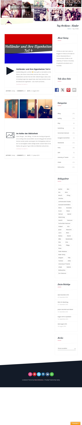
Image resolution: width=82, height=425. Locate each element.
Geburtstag (61, 217)
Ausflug (60, 118)
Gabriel (69, 214)
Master (69, 236)
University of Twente (63, 157)
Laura (59, 232)
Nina (59, 242)
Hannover (69, 220)
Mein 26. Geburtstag (63, 302)
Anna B (60, 195)
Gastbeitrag (61, 128)
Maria (67, 232)
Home (69, 28)
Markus (60, 236)
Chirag (68, 195)
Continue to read (21, 84)
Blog (59, 123)
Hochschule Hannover (63, 133)
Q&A (59, 152)
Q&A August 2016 (62, 324)
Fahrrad (60, 214)
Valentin (69, 267)
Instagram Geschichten (64, 138)
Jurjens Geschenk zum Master (65, 309)
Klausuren (69, 229)
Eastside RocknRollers (64, 204)
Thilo (69, 257)
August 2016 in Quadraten (64, 316)
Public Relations (62, 251)
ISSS (68, 226)
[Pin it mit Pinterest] (68, 90)
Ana (59, 192)
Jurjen (59, 229)
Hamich (60, 220)
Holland (60, 226)
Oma (66, 242)
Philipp (68, 245)
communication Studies (64, 201)
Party (59, 147)
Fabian (68, 211)
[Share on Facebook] (57, 90)
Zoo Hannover (62, 273)
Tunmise (60, 261)
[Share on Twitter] (63, 90)
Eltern (60, 208)
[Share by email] (74, 90)
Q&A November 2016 (63, 295)
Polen (59, 248)
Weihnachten (61, 167)
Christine (60, 198)
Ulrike (69, 261)
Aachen (60, 189)
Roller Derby (61, 254)
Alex (68, 189)
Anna (66, 192)
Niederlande (61, 142)
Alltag (59, 113)
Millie (59, 239)
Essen (60, 211)
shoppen (60, 257)
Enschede (69, 208)
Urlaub (59, 162)
